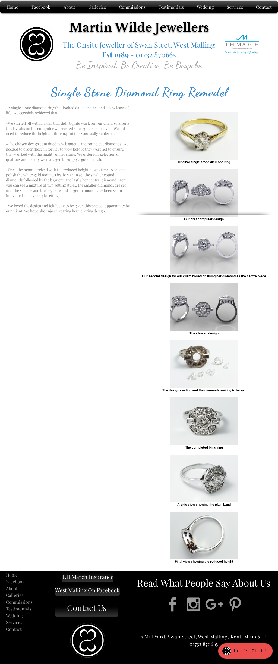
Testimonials (18, 609)
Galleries (14, 595)
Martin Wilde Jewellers (139, 27)
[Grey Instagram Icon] (193, 604)
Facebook (15, 581)
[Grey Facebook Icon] (172, 604)
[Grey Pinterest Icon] (235, 604)
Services (14, 622)
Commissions (19, 602)
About (12, 588)
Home (12, 575)
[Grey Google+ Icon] (214, 604)
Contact (14, 629)
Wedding (14, 615)
